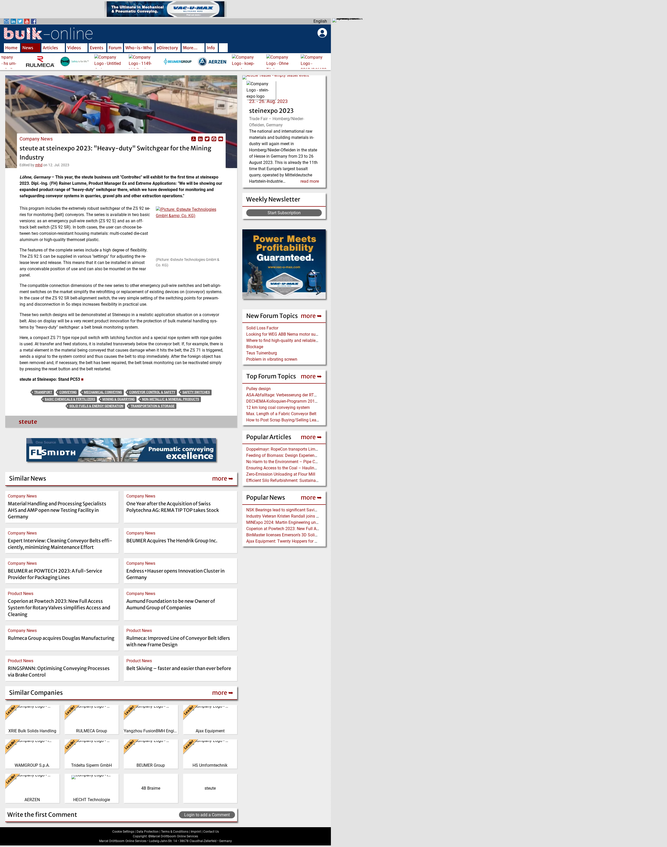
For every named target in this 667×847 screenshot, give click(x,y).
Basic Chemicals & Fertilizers (70, 399)
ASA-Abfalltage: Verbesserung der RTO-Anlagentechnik (296, 394)
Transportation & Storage (153, 406)
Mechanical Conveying (103, 392)
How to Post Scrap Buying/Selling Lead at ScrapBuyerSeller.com (305, 420)
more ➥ (311, 316)
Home (11, 47)
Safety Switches (196, 392)
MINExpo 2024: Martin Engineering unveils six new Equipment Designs (311, 522)
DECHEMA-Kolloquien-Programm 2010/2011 (287, 401)
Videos (74, 47)
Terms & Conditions (174, 831)
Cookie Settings (123, 831)
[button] (189, 231)
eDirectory (167, 47)
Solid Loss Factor (262, 328)
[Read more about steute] (18, 423)
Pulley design (258, 388)
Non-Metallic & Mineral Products (170, 399)
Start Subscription (284, 212)
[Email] (220, 139)
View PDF (193, 139)
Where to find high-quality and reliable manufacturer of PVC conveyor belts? (315, 340)
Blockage (254, 346)
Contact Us (211, 831)
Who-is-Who (138, 47)
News (27, 47)
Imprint (196, 831)
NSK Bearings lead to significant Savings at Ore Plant (295, 509)
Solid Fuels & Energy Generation (96, 406)
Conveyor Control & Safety (152, 392)
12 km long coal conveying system (278, 407)
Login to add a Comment (207, 814)
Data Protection (148, 831)
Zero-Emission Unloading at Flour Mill (280, 474)
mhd (38, 165)
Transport (43, 392)
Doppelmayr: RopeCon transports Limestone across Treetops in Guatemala (315, 449)
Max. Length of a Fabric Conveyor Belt (281, 413)
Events (96, 47)
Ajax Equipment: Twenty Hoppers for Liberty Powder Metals (300, 541)
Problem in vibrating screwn (271, 359)
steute (28, 421)
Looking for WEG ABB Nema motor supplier (286, 334)
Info (211, 47)
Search (223, 48)
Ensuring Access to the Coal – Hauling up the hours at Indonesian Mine (311, 467)
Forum (115, 47)
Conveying (68, 392)
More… (190, 47)
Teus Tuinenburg (261, 353)
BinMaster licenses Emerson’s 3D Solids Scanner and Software (303, 534)
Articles (50, 47)
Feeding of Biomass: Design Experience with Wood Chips (298, 455)
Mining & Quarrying (118, 399)
